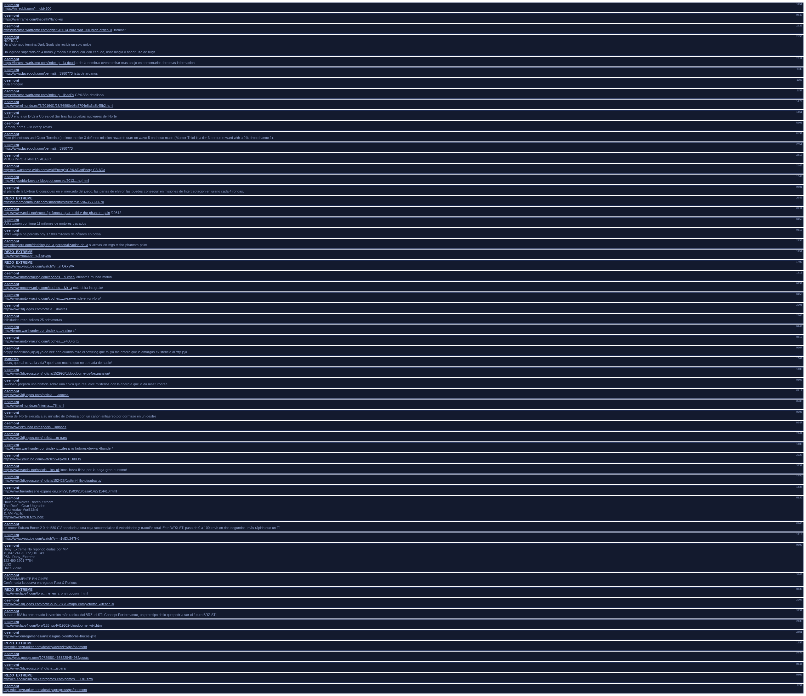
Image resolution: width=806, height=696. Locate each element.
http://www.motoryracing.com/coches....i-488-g (39, 341)
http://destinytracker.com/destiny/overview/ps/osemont (45, 647)
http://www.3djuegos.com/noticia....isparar (35, 668)
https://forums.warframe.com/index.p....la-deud (39, 63)
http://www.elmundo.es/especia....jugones (34, 427)
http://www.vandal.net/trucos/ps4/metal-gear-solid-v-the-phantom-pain (56, 213)
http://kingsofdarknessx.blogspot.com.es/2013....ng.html (46, 180)
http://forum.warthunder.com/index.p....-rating (37, 330)
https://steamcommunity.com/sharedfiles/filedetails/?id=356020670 (53, 202)
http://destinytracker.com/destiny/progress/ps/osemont (45, 690)
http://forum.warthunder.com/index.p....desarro (38, 448)
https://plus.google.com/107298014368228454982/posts (46, 657)
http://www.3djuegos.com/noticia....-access (36, 395)
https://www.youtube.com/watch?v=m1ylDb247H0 (41, 538)
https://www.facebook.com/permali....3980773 (38, 73)
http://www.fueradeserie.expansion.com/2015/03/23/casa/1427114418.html (60, 491)
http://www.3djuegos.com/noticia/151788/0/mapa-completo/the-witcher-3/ (58, 604)
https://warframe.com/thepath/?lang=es (33, 19)
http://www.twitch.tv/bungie (23, 517)
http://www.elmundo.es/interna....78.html (33, 405)
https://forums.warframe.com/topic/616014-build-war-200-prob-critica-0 (57, 30)
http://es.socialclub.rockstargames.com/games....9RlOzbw (48, 679)
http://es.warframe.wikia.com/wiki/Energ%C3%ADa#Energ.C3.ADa (54, 170)
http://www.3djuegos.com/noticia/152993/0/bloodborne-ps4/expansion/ (56, 373)
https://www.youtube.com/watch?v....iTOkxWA (38, 266)
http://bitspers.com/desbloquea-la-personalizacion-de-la (45, 245)
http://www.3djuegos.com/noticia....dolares (35, 309)
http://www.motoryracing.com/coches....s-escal (39, 277)
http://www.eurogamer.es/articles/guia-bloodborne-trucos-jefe (49, 636)
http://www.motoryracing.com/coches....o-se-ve (39, 298)
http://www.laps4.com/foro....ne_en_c (31, 593)
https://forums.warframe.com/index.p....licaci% (38, 95)
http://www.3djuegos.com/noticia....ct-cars (35, 438)
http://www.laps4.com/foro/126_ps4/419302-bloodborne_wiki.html (52, 625)
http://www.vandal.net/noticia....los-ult (31, 470)
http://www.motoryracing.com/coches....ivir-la (37, 288)
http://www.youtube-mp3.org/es (27, 255)
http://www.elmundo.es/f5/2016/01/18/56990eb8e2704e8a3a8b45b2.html (58, 105)
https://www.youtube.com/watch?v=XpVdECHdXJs (42, 459)
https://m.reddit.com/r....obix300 (27, 8)
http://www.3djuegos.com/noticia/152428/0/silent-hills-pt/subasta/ (52, 480)
